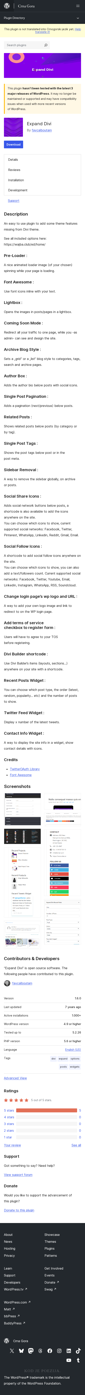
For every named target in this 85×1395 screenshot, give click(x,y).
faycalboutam (42, 130)
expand (63, 1058)
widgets (74, 1066)
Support (13, 201)
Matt (9, 1309)
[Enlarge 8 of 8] (76, 904)
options (75, 1058)
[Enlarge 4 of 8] (36, 926)
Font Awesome (21, 775)
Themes (50, 1242)
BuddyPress (15, 1323)
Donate (51, 1282)
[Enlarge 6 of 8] (76, 818)
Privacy (9, 1256)
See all (76, 1145)
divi (53, 1058)
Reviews (14, 170)
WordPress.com (17, 1302)
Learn (8, 1268)
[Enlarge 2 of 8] (36, 834)
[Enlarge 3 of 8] (36, 853)
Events (49, 1275)
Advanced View (15, 1078)
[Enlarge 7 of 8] (76, 835)
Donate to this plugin (19, 1210)
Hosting (9, 1248)
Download (14, 144)
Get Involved (53, 1268)
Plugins (49, 1248)
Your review (12, 1145)
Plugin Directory (14, 18)
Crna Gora (20, 1341)
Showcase (52, 1235)
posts (63, 1066)
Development (17, 190)
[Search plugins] (46, 45)
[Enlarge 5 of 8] (76, 798)
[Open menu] (78, 6)
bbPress (12, 1316)
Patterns (50, 1256)
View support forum (18, 1175)
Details (13, 160)
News (8, 1242)
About (8, 1235)
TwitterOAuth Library (25, 769)
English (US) (73, 1049)
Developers (12, 1282)
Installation (16, 180)
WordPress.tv (15, 1289)
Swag (50, 1289)
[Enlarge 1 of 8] (36, 798)
